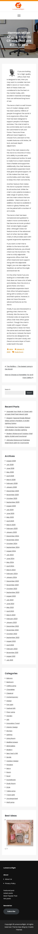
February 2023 (11, 619)
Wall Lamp (10, 802)
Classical (9, 693)
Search (7, 389)
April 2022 (10, 645)
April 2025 (10, 521)
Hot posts (7, 898)
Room (8, 772)
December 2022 (12, 626)
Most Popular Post (10, 896)
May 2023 (10, 607)
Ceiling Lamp (11, 686)
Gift (7, 720)
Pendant (9, 765)
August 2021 (10, 656)
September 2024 (12, 547)
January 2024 (11, 577)
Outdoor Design (12, 761)
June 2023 (10, 604)
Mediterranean (12, 742)
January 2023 (11, 622)
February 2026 (12, 483)
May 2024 (10, 562)
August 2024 (11, 551)
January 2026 (11, 487)
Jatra (11, 349)
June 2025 (10, 513)
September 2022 (12, 637)
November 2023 (12, 585)
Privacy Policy (10, 883)
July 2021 (9, 660)
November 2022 (12, 630)
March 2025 (10, 525)
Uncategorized (12, 798)
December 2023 (12, 581)
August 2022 (11, 641)
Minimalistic (10, 746)
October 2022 (11, 634)
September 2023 (12, 592)
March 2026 (10, 480)
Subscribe (11, 911)
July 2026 (10, 465)
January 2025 (11, 532)
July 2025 (10, 510)
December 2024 (12, 536)
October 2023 (11, 589)
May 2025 (10, 517)
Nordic (8, 757)
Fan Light (9, 704)
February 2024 (12, 574)
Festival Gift (10, 708)
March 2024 (11, 570)
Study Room (19, 352)
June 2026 (10, 468)
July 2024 (10, 555)
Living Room (10, 738)
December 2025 (12, 491)
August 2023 (11, 596)
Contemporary (12, 697)
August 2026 (11, 461)
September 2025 (12, 502)
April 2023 (10, 611)
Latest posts (8, 893)
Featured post (8, 890)
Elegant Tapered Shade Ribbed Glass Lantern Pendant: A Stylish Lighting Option (17, 421)
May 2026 (10, 472)
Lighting (9, 735)
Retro (8, 768)
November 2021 (12, 652)
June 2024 (10, 558)
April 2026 (10, 476)
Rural (8, 776)
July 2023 (9, 600)
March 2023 (10, 615)
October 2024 (11, 543)
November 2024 (12, 540)
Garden (9, 716)
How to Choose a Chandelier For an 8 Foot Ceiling (19, 376)
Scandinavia (11, 780)
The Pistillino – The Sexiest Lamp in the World (19, 367)
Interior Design (12, 727)
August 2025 (11, 506)
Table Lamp (10, 791)
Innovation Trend (12, 723)
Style (8, 787)
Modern (9, 750)
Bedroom (10, 682)
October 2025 (11, 498)
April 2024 (10, 566)
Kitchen (9, 731)
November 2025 (12, 495)
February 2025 (12, 528)
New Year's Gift (12, 753)
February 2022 (11, 649)
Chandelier (10, 689)
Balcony (9, 678)
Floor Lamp (10, 712)
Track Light (10, 795)
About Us (8, 879)
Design (9, 701)
